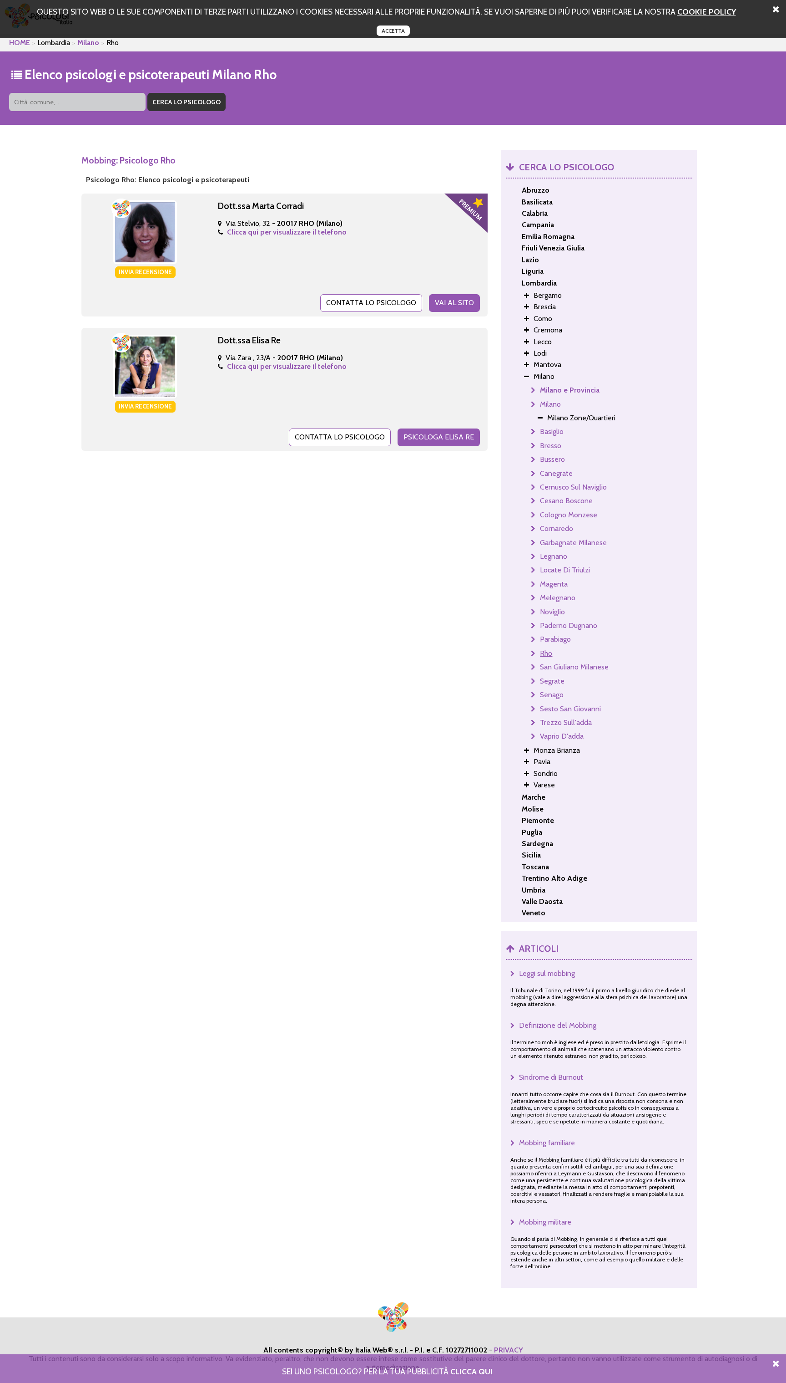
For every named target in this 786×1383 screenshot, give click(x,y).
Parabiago (555, 639)
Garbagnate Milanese (573, 542)
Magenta (554, 584)
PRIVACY (508, 1350)
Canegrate (556, 473)
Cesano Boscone (566, 500)
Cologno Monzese (568, 514)
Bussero (552, 459)
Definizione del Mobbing (557, 1025)
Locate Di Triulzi (565, 570)
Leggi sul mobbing (547, 973)
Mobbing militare (545, 1222)
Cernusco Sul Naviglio (573, 487)
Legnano (553, 556)
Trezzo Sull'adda (566, 722)
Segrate (552, 681)
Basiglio (552, 431)
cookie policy (706, 11)
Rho (546, 653)
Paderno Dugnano (568, 625)
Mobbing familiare (547, 1142)
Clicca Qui (471, 1371)
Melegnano (557, 597)
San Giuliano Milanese (574, 667)
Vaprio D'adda (562, 736)
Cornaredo (556, 528)
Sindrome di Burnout (551, 1077)
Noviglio (552, 611)
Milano (88, 42)
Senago (552, 694)
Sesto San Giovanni (570, 708)
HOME (19, 42)
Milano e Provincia (570, 390)
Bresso (550, 445)
